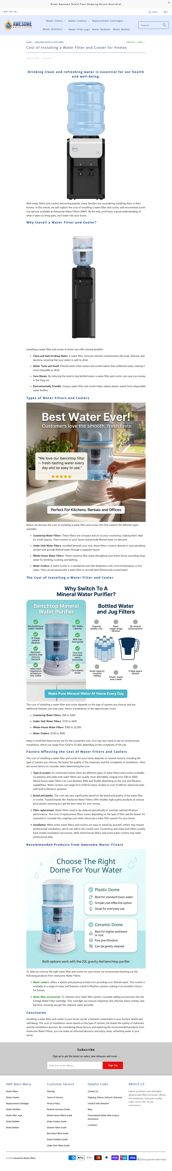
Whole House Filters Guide (59, 1115)
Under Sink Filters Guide (58, 1145)
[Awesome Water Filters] (18, 25)
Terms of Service (55, 1097)
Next (140, 42)
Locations (92, 1125)
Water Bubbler (12, 1121)
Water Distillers (13, 1109)
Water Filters (12, 1091)
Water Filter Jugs (14, 1115)
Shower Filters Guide (57, 1127)
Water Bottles (12, 1127)
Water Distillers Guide (57, 1139)
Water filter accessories (46, 996)
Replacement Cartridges (17, 1103)
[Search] (164, 25)
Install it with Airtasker (98, 1103)
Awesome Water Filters (24, 1158)
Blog (90, 1109)
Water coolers (41, 982)
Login (155, 11)
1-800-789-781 (10, 11)
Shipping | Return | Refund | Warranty (105, 1097)
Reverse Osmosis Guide (58, 1109)
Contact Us (93, 1091)
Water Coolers (12, 1097)
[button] (56, 21)
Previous (130, 42)
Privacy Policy (53, 1103)
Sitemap (51, 1091)
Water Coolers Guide (56, 1121)
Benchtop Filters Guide (57, 1133)
